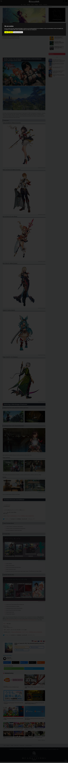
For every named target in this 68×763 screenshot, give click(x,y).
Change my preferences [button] (18, 32)
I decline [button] (10, 32)
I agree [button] (6, 32)
